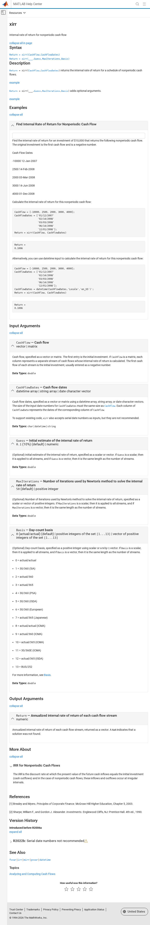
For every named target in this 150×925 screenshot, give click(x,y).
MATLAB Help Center (27, 4)
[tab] (79, 125)
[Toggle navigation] (16, 13)
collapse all (16, 114)
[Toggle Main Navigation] (144, 4)
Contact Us (15, 913)
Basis (47, 675)
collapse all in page (20, 43)
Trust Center (16, 909)
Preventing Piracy (71, 909)
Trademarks (33, 909)
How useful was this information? (78, 883)
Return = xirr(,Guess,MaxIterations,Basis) (39, 58)
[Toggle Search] (137, 4)
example (14, 82)
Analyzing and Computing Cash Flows (32, 873)
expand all (15, 831)
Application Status (94, 909)
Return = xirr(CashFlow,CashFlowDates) (34, 54)
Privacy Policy (50, 909)
